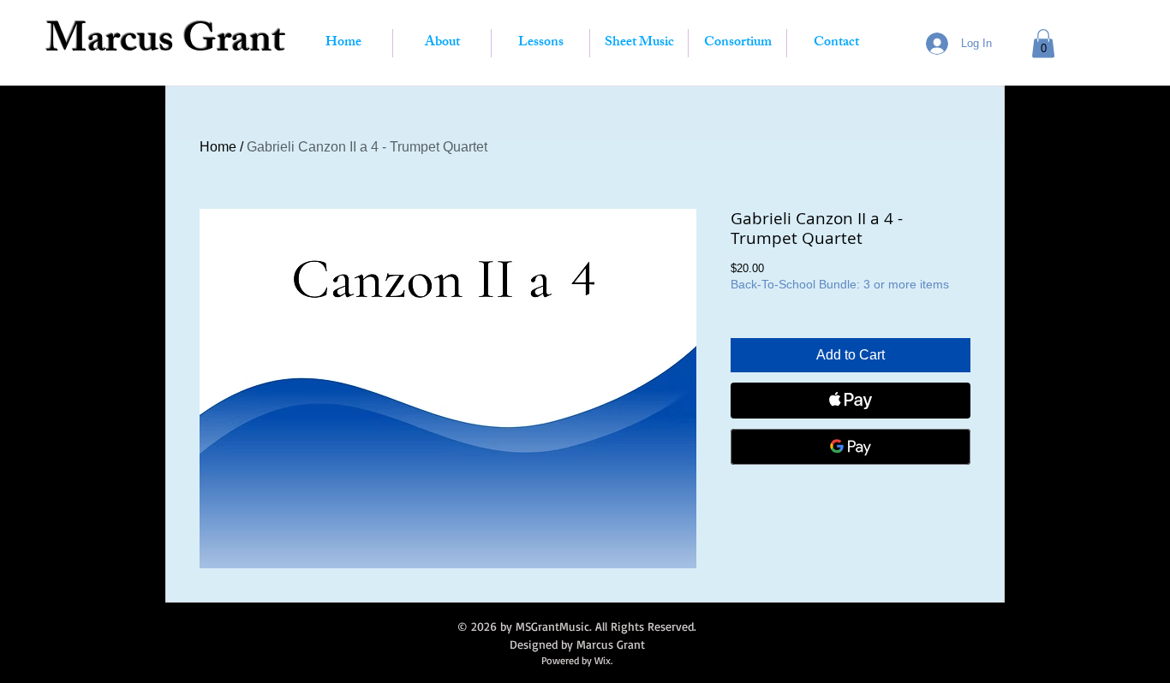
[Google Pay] (850, 447)
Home (218, 147)
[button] (1043, 43)
